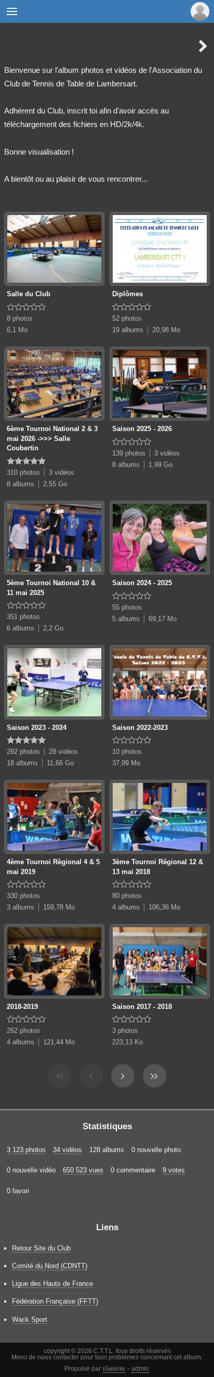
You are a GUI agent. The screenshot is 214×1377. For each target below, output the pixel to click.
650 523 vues (83, 1170)
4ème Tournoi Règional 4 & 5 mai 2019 (53, 867)
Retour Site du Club (41, 1248)
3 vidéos (61, 472)
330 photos (23, 896)
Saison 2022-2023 (140, 727)
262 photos (23, 1030)
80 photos (127, 896)
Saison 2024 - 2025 (142, 583)
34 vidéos (67, 1150)
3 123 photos (26, 1150)
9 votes (174, 1170)
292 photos (23, 751)
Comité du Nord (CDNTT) (49, 1266)
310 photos (23, 472)
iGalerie (114, 1369)
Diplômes (127, 294)
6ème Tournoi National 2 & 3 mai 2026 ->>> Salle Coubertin (52, 438)
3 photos (125, 1030)
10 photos (127, 751)
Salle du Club (28, 294)
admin (140, 1369)
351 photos (23, 617)
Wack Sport (29, 1319)
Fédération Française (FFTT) (55, 1301)
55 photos (127, 607)
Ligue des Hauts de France (52, 1283)
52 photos (127, 318)
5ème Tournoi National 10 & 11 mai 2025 (51, 588)
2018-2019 (22, 1006)
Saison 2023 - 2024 (36, 727)
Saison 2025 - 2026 (142, 429)
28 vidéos (63, 751)
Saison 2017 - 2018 (142, 1006)
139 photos (128, 453)
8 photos (20, 318)
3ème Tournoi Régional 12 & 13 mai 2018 (157, 867)
